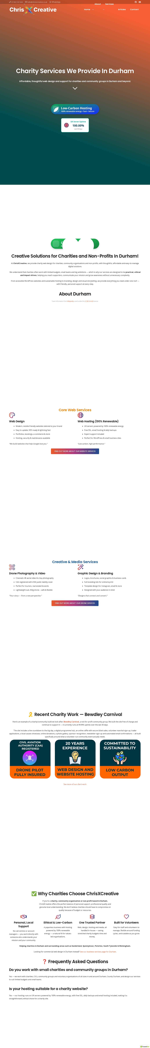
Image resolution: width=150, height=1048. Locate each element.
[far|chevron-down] (75, 88)
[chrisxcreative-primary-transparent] (33, 9)
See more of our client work (75, 784)
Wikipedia (70, 301)
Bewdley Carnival (71, 721)
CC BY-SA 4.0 (89, 301)
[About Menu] (93, 9)
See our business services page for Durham (98, 951)
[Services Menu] (103, 9)
